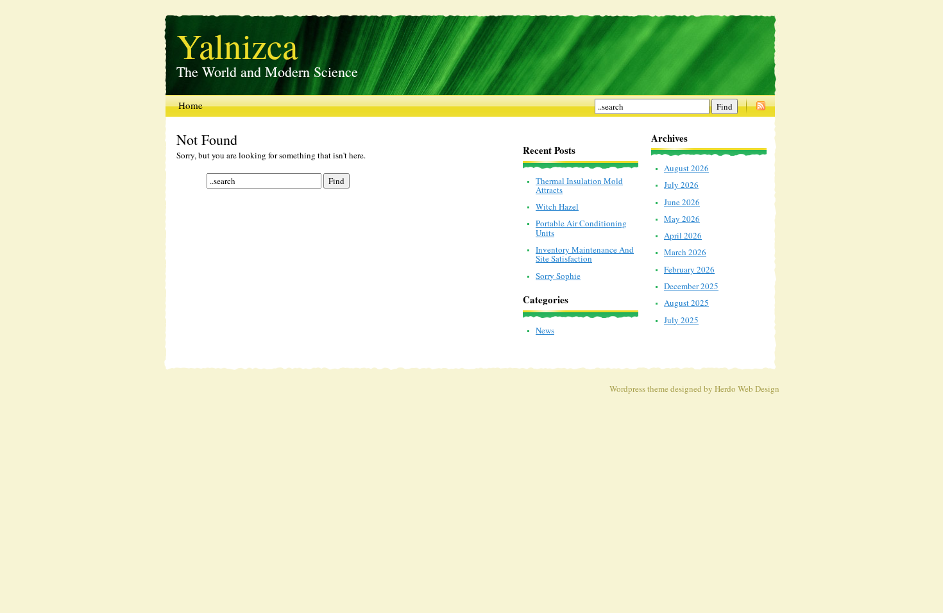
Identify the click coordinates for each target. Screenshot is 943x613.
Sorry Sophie (558, 275)
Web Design (758, 388)
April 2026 (683, 235)
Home (190, 105)
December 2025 (691, 286)
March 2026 (685, 252)
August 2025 (686, 302)
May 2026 (682, 218)
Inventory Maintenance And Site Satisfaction (585, 254)
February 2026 (689, 269)
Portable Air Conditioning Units (581, 227)
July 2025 (681, 320)
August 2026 (686, 168)
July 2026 (681, 184)
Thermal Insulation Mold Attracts (579, 185)
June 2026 (682, 202)
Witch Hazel (557, 206)
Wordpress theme (638, 388)
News (545, 330)
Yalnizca (237, 42)
